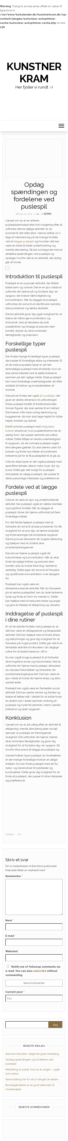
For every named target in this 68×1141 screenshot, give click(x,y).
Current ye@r (14, 991)
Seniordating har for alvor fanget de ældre (31, 1079)
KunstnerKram (34, 72)
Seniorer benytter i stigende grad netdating (32, 1053)
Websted (11, 951)
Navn (9, 920)
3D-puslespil (47, 395)
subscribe (39, 970)
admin (47, 213)
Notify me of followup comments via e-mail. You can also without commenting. (32, 971)
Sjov (19, 834)
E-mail (10, 935)
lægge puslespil (24, 241)
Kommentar (13, 876)
